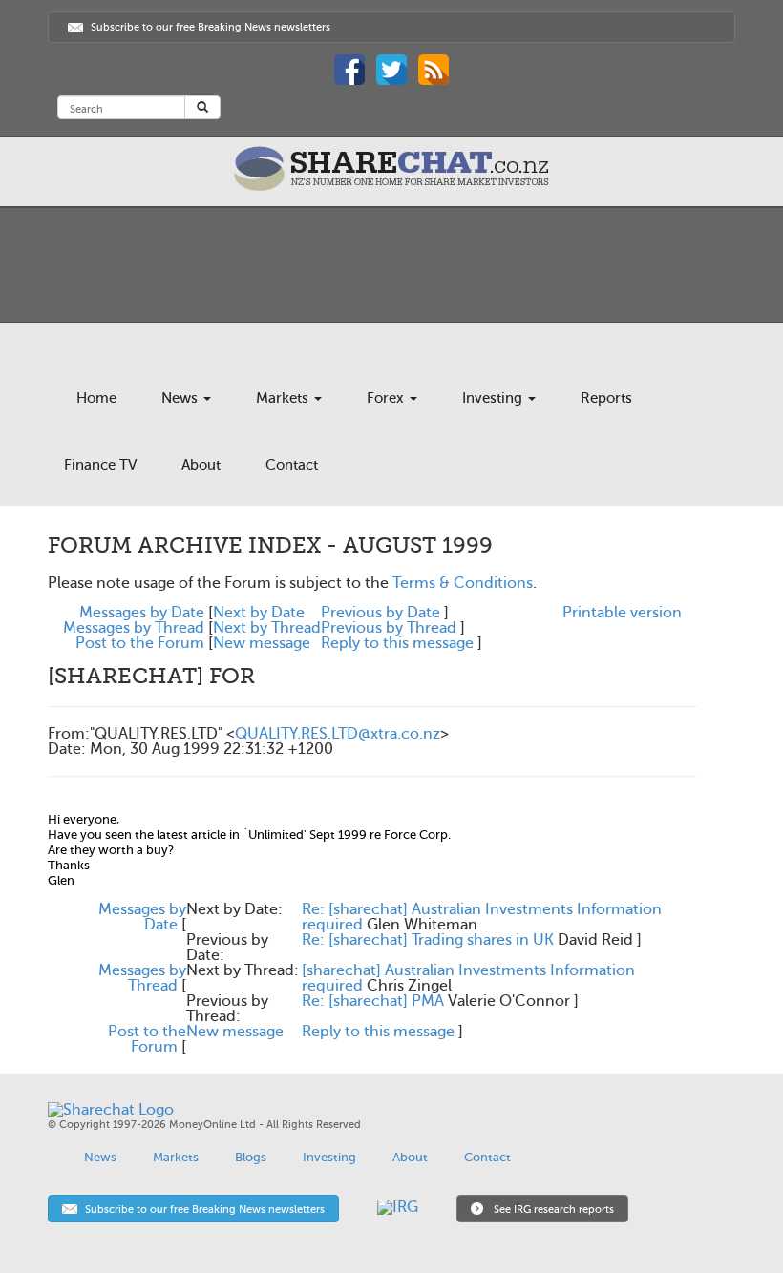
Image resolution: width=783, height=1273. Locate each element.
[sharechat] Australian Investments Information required (468, 978)
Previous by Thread (388, 627)
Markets (284, 398)
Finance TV (100, 464)
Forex (387, 398)
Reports (606, 398)
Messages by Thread (133, 627)
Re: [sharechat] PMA (373, 1001)
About (201, 464)
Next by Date (259, 612)
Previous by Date (380, 612)
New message (261, 643)
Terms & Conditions (462, 583)
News (181, 398)
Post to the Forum (139, 643)
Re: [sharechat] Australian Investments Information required (482, 917)
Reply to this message (397, 643)
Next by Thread (267, 627)
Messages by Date (141, 612)
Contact (291, 464)
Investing (494, 398)
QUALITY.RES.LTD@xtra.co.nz (337, 733)
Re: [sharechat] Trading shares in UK (428, 940)
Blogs (250, 1157)
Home (96, 398)
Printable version (622, 612)
